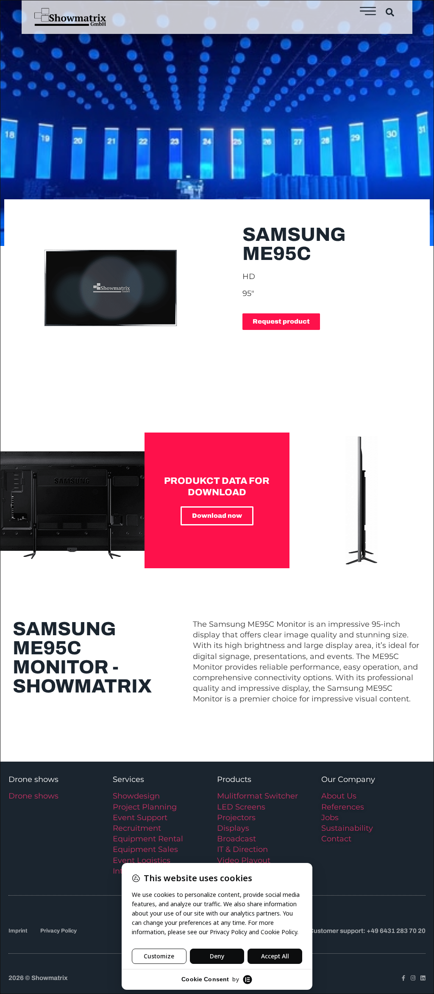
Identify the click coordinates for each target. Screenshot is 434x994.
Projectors (236, 817)
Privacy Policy (58, 931)
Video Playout (243, 860)
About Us (338, 796)
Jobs (330, 817)
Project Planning (145, 807)
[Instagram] (413, 978)
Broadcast (236, 838)
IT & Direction (242, 849)
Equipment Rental (148, 838)
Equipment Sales (145, 849)
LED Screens (241, 807)
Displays (233, 828)
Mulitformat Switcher (257, 796)
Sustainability (347, 828)
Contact (336, 838)
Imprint (17, 931)
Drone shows (33, 796)
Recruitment (137, 828)
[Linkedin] (423, 978)
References (342, 807)
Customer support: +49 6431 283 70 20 (367, 930)
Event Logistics (141, 860)
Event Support (140, 817)
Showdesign (136, 796)
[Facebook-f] (403, 978)
